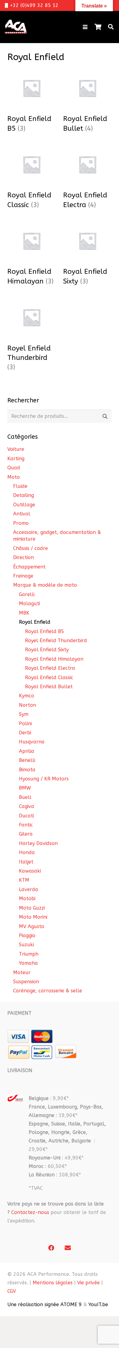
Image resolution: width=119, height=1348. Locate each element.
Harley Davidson (38, 843)
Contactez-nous (30, 1212)
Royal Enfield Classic (49, 677)
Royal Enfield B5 (44, 631)
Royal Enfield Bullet (49, 686)
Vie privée (88, 1283)
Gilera (26, 834)
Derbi (25, 733)
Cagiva (26, 806)
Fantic (26, 825)
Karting (15, 458)
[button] (85, 27)
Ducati (26, 816)
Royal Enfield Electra (50, 668)
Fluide (20, 486)
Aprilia (26, 751)
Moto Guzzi (32, 908)
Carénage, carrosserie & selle (47, 991)
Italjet (26, 862)
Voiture (15, 449)
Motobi (27, 898)
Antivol (21, 514)
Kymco (26, 696)
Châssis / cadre (30, 548)
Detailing (23, 495)
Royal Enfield (34, 622)
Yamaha (28, 963)
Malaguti (29, 603)
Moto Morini (33, 917)
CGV (11, 1291)
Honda (27, 852)
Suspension (26, 981)
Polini (25, 723)
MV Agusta (31, 926)
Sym (23, 714)
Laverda (28, 889)
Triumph (28, 954)
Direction (23, 557)
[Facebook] (51, 1248)
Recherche (105, 416)
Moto (13, 477)
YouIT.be (98, 1304)
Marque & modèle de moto (45, 585)
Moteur (22, 972)
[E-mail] (67, 1248)
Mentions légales (53, 1283)
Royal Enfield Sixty (47, 649)
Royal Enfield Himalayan (54, 659)
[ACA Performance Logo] (16, 27)
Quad (13, 468)
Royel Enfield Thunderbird (56, 640)
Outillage (24, 505)
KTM (24, 880)
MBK (24, 613)
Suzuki (26, 944)
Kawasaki (30, 871)
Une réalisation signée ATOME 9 (44, 1304)
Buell (25, 797)
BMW (25, 788)
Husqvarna (32, 742)
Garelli (26, 594)
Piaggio (27, 935)
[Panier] (98, 27)
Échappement (29, 567)
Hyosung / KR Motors (44, 779)
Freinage (23, 576)
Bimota (27, 770)
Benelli (27, 760)
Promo (21, 523)
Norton (27, 705)
